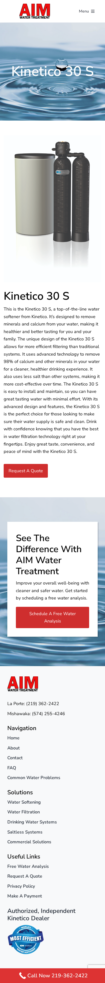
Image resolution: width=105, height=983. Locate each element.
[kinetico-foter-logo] (25, 927)
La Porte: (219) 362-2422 (33, 704)
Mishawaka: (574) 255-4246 (36, 714)
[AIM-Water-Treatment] (34, 6)
